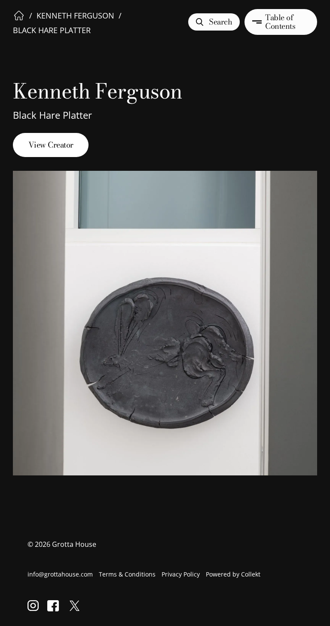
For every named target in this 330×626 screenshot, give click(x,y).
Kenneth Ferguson (75, 15)
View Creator (50, 145)
